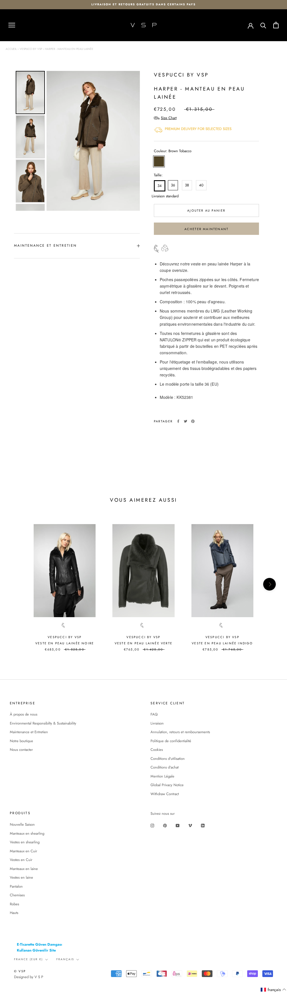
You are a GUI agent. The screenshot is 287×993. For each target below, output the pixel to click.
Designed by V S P (28, 977)
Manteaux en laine (24, 868)
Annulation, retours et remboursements (180, 732)
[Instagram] (152, 825)
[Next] (132, 141)
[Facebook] (178, 421)
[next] (269, 584)
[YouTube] (177, 825)
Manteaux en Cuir (23, 851)
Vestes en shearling (25, 842)
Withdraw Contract (165, 794)
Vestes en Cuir (21, 859)
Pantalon (16, 886)
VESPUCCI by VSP (181, 74)
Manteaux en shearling (27, 833)
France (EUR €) (28, 959)
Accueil (11, 49)
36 (173, 185)
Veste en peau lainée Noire (64, 643)
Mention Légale (162, 776)
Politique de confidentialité (171, 741)
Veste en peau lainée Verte (143, 643)
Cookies (157, 749)
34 (160, 185)
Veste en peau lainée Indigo (222, 643)
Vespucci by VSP (31, 49)
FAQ (154, 714)
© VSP (20, 971)
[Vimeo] (190, 825)
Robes (14, 904)
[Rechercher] (263, 25)
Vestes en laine (21, 877)
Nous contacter (21, 749)
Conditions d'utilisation (168, 758)
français (65, 959)
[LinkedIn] (203, 825)
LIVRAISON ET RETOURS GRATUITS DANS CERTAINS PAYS (143, 4)
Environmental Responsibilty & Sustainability (43, 723)
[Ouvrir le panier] (276, 25)
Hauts (14, 912)
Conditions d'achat (165, 767)
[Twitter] (185, 421)
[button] (273, 990)
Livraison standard (159, 196)
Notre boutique (21, 741)
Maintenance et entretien (45, 245)
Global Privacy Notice (167, 785)
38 (187, 185)
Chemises (17, 895)
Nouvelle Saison (22, 824)
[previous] (17, 584)
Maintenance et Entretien (29, 732)
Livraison (157, 723)
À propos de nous (23, 714)
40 (201, 185)
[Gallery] (77, 141)
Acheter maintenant (206, 229)
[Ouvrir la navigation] (11, 25)
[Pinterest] (193, 421)
